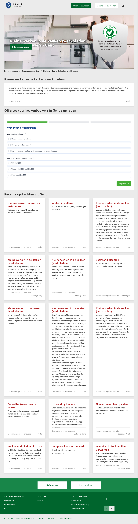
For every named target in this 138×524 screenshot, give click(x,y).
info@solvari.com (78, 508)
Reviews (40, 501)
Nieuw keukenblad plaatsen (112, 404)
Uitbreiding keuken (63, 404)
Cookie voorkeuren (65, 518)
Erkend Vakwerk (9, 504)
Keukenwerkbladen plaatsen (25, 446)
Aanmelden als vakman (106, 6)
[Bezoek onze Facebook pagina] (106, 498)
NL (112, 508)
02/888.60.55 (76, 501)
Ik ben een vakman (85, 485)
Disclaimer (51, 518)
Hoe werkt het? (9, 501)
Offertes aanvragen (81, 6)
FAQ (5, 508)
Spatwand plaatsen (107, 259)
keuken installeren (63, 203)
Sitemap (41, 518)
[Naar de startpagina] (14, 8)
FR (106, 508)
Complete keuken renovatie (68, 446)
